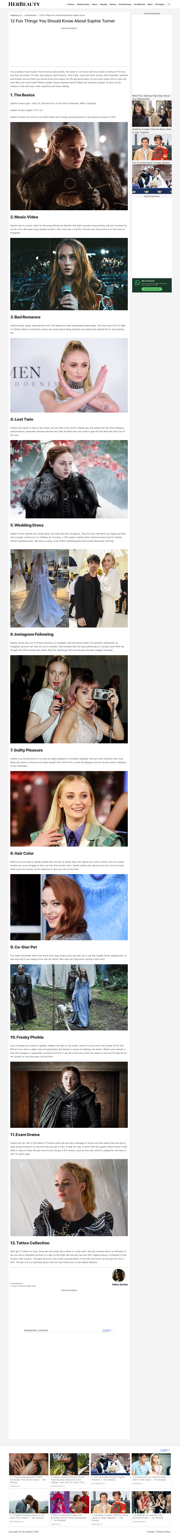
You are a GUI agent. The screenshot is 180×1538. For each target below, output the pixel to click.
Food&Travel (139, 4)
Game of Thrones (19, 1286)
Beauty (113, 4)
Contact (151, 1531)
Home (94, 4)
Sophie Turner (31, 1286)
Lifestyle (103, 4)
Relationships (83, 4)
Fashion (71, 4)
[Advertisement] (69, 48)
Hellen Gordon (120, 1284)
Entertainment (125, 4)
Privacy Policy (163, 1531)
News (150, 4)
